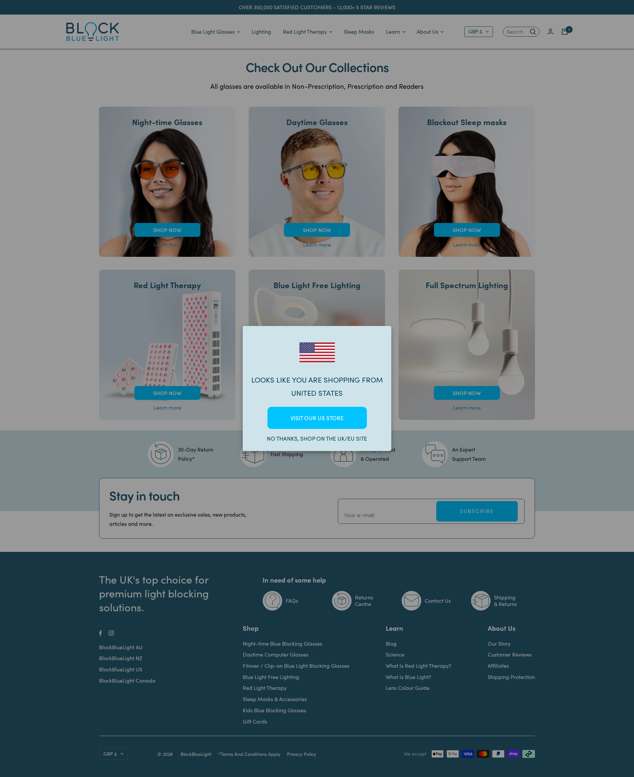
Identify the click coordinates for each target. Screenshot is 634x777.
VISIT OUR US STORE (317, 418)
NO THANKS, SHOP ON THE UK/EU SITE (317, 438)
